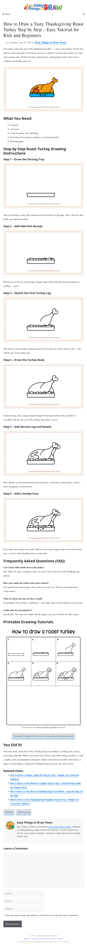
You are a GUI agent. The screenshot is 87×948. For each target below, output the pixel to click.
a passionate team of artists (59, 826)
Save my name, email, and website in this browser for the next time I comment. (42, 915)
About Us (27, 938)
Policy (54, 938)
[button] (83, 14)
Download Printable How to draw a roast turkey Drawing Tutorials (43, 736)
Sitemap (60, 938)
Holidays (9, 812)
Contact (35, 938)
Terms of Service (45, 938)
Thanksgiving (23, 812)
